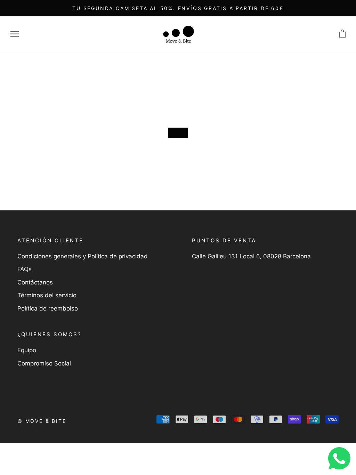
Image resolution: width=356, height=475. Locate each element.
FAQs (24, 269)
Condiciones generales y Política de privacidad (82, 256)
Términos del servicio (46, 295)
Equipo (26, 350)
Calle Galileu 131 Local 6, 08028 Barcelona (251, 256)
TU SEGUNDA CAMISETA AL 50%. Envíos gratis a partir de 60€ (178, 8)
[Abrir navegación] (14, 34)
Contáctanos (35, 282)
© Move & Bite (41, 421)
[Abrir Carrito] (342, 34)
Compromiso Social (44, 363)
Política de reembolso (47, 308)
